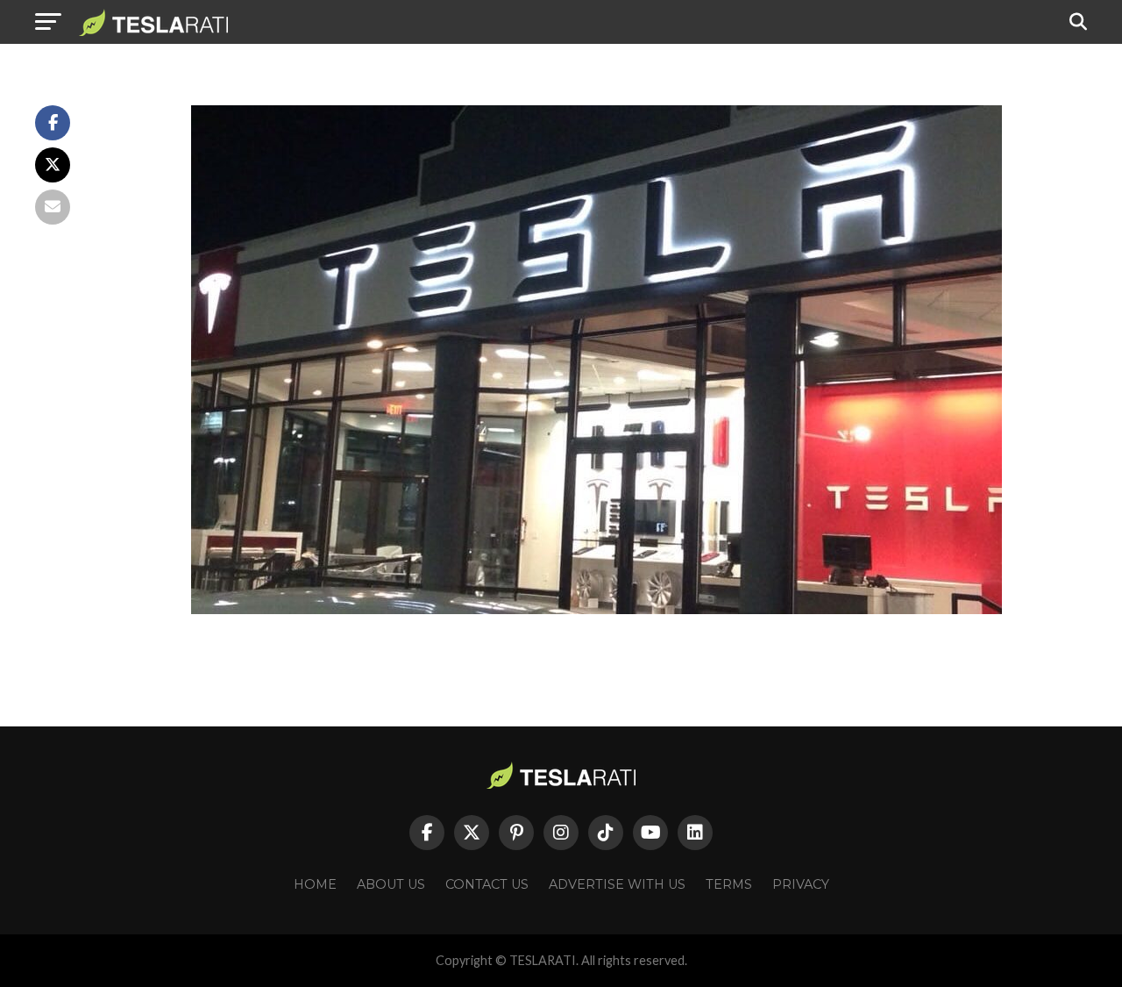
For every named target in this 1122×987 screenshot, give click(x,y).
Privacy (800, 884)
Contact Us (487, 884)
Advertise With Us (617, 884)
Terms (729, 884)
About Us (391, 884)
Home (315, 884)
